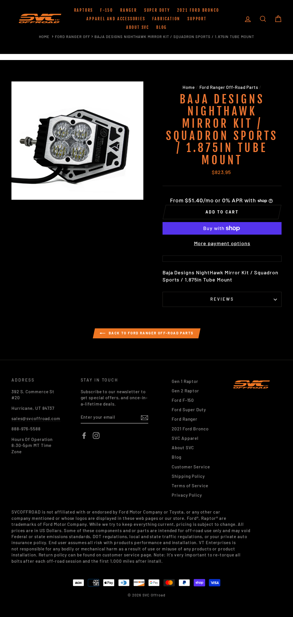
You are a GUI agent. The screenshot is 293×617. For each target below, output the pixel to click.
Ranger (128, 10)
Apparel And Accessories (115, 18)
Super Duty (157, 10)
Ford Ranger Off (72, 36)
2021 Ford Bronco (198, 10)
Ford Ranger (184, 419)
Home (44, 36)
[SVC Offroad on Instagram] (96, 435)
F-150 (106, 10)
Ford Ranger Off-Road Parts (228, 87)
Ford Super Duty (189, 409)
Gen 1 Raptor (185, 381)
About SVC (137, 27)
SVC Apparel (185, 438)
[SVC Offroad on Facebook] (84, 435)
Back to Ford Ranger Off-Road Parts (151, 333)
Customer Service (191, 466)
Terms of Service (190, 485)
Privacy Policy (187, 495)
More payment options (222, 243)
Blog (161, 27)
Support (197, 18)
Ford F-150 (183, 400)
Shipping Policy (188, 476)
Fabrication (166, 18)
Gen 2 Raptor (185, 390)
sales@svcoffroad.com (35, 418)
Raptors (83, 10)
